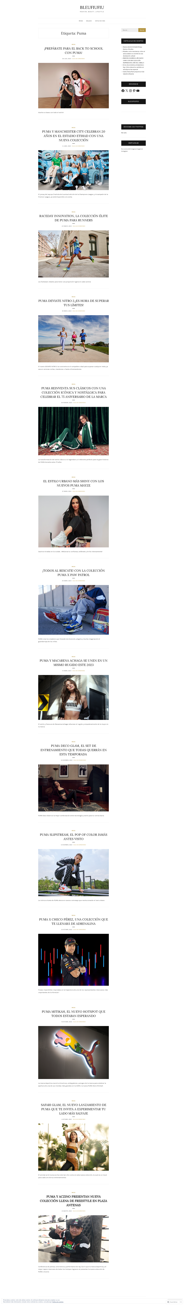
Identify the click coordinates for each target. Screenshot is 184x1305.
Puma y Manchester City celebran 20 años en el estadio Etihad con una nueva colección (73, 136)
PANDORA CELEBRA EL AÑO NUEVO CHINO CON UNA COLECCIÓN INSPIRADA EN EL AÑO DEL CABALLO (133, 60)
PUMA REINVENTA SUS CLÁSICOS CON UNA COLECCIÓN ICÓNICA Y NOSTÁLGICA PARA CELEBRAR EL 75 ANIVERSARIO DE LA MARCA (73, 392)
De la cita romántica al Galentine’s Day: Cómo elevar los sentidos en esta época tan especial (133, 67)
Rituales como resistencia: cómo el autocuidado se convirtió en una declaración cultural (134, 54)
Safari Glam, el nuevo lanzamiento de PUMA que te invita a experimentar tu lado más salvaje (73, 1109)
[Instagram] (130, 90)
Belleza (89, 21)
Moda (81, 21)
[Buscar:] (133, 30)
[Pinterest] (134, 90)
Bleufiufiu (133, 101)
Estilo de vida (100, 21)
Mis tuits (124, 133)
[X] (126, 90)
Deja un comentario (78, 58)
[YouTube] (138, 90)
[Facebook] (123, 90)
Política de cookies (57, 1302)
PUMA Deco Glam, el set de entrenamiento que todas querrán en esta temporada (73, 750)
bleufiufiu (92, 7)
